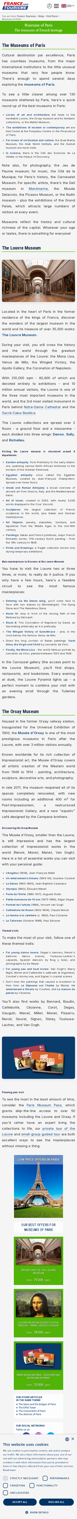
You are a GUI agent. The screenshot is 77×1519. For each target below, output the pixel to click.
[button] (38, 1512)
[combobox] (67, 1439)
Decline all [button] (56, 1502)
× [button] (72, 1439)
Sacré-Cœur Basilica (18, 413)
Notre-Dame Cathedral (42, 407)
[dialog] (38, 1476)
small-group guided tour (40, 1134)
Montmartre (38, 189)
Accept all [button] (19, 1502)
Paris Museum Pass (44, 1105)
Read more (9, 1470)
